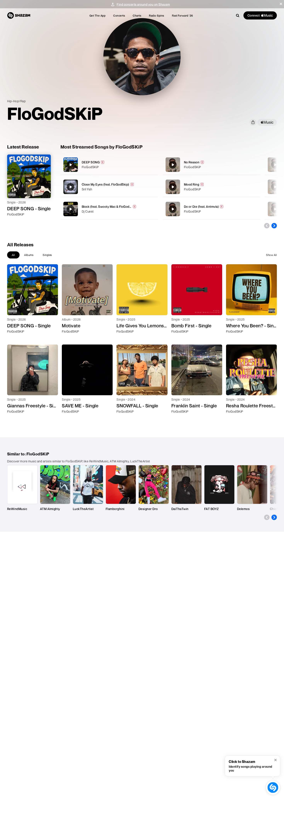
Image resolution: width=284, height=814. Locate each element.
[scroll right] (274, 225)
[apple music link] (267, 122)
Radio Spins (156, 15)
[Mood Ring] (211, 187)
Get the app (97, 15)
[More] (152, 164)
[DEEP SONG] (109, 165)
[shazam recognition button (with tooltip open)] (273, 787)
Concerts (119, 15)
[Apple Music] (14, 221)
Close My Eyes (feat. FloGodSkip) (105, 184)
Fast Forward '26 (182, 15)
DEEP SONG (91, 162)
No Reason (192, 162)
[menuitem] (98, 15)
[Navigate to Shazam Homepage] (18, 15)
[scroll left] (267, 225)
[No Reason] (211, 165)
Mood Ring (191, 184)
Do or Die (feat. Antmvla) (201, 207)
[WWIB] (275, 187)
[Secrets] (275, 209)
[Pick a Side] (275, 165)
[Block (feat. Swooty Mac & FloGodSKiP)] (109, 209)
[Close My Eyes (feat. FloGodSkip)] (109, 187)
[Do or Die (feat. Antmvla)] (211, 209)
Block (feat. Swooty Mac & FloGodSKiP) (110, 207)
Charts (137, 15)
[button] (281, 4)
